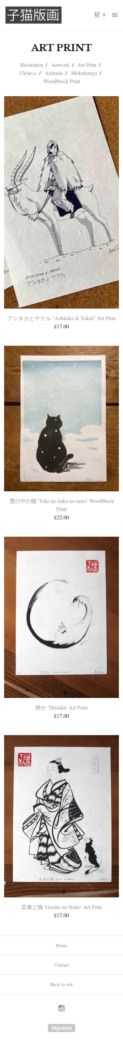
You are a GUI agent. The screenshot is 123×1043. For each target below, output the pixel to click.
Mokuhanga (84, 72)
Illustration (31, 64)
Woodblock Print (61, 81)
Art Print (87, 64)
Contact (61, 965)
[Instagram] (61, 1009)
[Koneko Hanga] (33, 15)
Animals (54, 72)
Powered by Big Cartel (61, 1028)
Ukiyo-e (28, 72)
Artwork (60, 64)
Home (61, 945)
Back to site (61, 984)
